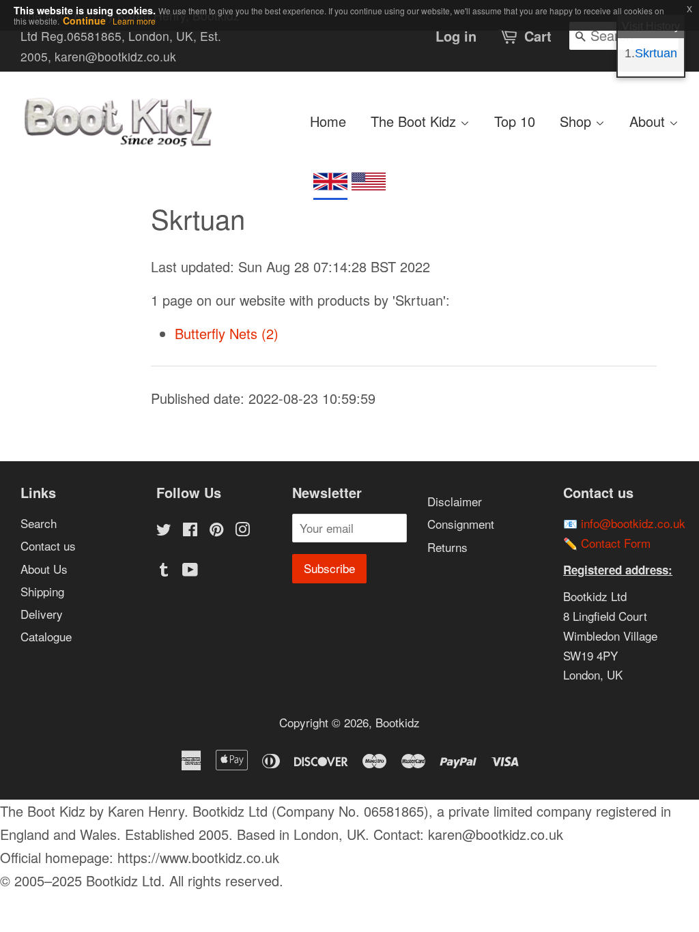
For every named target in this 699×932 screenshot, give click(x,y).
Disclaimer (454, 501)
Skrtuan (656, 53)
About (649, 121)
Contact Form (616, 542)
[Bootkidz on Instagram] (242, 530)
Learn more (134, 21)
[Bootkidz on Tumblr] (163, 570)
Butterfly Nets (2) (227, 333)
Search (38, 522)
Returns (447, 546)
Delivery (41, 613)
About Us (44, 568)
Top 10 (514, 121)
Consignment (460, 523)
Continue (84, 20)
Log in (456, 36)
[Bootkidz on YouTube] (190, 570)
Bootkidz (397, 722)
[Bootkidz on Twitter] (163, 530)
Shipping (42, 591)
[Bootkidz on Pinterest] (216, 530)
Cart (538, 36)
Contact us (48, 545)
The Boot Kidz (415, 121)
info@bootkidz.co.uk (633, 522)
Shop (577, 121)
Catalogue (46, 636)
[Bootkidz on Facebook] (190, 530)
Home (328, 121)
